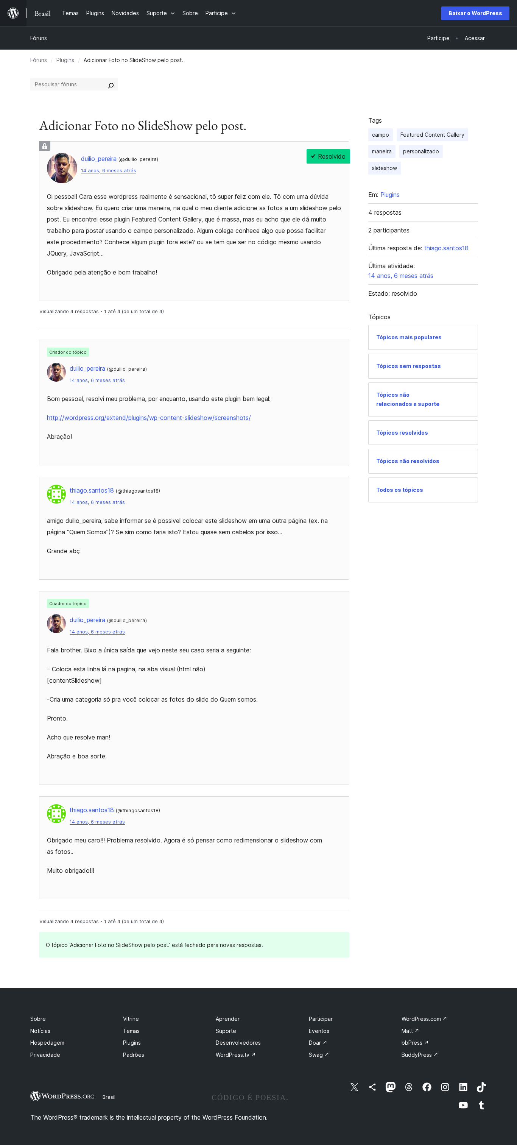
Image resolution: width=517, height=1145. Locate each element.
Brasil (109, 1097)
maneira (382, 151)
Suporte (226, 1031)
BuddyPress (420, 1054)
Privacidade (45, 1054)
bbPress (415, 1042)
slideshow (384, 168)
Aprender (228, 1019)
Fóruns (38, 38)
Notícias (40, 1031)
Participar (321, 1019)
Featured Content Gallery (432, 134)
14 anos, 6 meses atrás (108, 170)
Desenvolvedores (238, 1042)
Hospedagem (47, 1042)
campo (380, 134)
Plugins (65, 60)
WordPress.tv (236, 1054)
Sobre (38, 1019)
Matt (410, 1031)
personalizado (421, 151)
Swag (319, 1054)
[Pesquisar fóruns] (111, 84)
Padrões (133, 1054)
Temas (131, 1031)
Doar (318, 1042)
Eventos (319, 1031)
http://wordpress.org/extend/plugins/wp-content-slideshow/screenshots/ (149, 417)
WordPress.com (424, 1019)
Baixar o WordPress (475, 13)
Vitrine (131, 1019)
